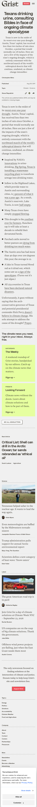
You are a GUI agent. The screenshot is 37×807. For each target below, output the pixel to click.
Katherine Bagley (11, 605)
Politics (4, 705)
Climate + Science (29, 88)
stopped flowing (20, 214)
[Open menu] (33, 3)
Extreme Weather (7, 714)
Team (3, 733)
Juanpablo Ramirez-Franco (11, 534)
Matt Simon (26, 534)
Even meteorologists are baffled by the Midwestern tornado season (18, 527)
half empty (25, 205)
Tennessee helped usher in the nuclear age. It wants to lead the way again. (18, 509)
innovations (11, 163)
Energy (4, 703)
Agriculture (17, 463)
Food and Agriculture (9, 717)
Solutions (5, 708)
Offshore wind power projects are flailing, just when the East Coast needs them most (17, 647)
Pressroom (5, 744)
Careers (4, 739)
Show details (26, 790)
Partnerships (6, 741)
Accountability (7, 711)
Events (4, 760)
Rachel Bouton (7, 622)
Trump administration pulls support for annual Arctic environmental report (16, 543)
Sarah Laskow (6, 463)
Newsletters (6, 757)
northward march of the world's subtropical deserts (18, 145)
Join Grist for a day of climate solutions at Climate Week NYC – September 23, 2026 (18, 615)
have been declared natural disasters (18, 290)
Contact (4, 736)
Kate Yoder (5, 563)
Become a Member (8, 763)
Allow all (18, 797)
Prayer (27, 323)
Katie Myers (10, 517)
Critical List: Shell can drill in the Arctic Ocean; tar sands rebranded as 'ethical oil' (17, 450)
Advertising (6, 766)
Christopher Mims (8, 77)
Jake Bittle (5, 638)
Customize (17, 803)
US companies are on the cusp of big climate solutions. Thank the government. (18, 631)
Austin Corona (7, 654)
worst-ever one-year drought (19, 40)
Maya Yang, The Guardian (10, 550)
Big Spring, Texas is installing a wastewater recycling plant (20, 170)
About (4, 730)
